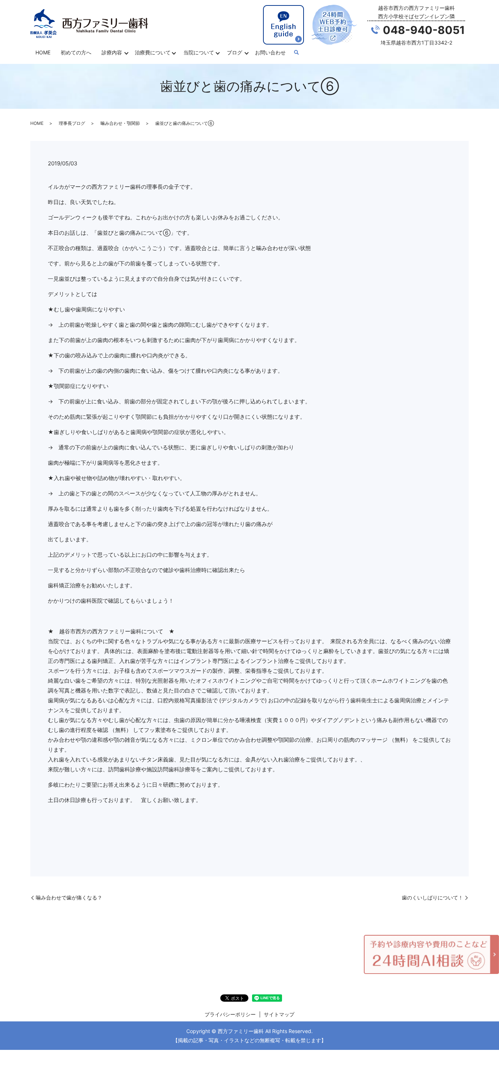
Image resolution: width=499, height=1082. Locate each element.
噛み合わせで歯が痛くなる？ (69, 897)
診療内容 (112, 52)
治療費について (153, 52)
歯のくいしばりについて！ (432, 897)
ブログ (234, 52)
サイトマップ (279, 1014)
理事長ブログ (72, 123)
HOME (42, 52)
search (296, 52)
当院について (198, 52)
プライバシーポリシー (230, 1014)
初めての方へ (76, 52)
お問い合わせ (270, 52)
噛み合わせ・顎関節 (120, 123)
